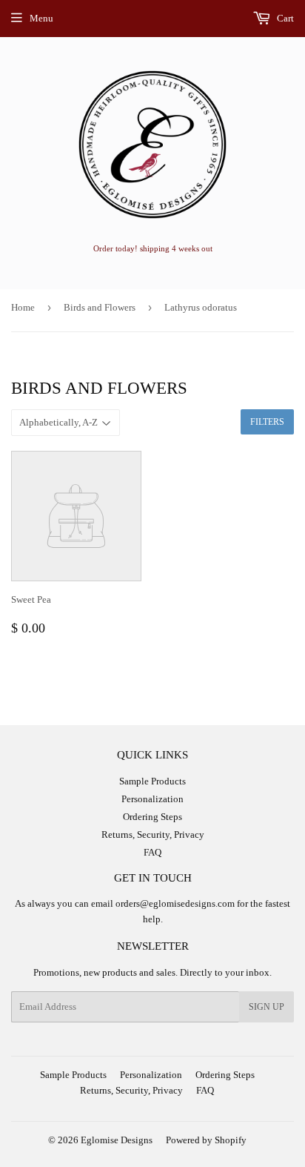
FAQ (152, 852)
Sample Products (152, 781)
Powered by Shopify (206, 1139)
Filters (267, 422)
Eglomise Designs (116, 1139)
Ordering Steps (152, 816)
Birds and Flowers (99, 307)
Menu (41, 18)
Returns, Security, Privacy (152, 834)
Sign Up (266, 1007)
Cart (284, 18)
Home (23, 307)
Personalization (152, 798)
